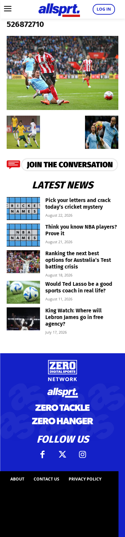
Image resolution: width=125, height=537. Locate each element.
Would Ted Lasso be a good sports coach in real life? (78, 287)
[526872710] (62, 108)
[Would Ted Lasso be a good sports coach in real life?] (23, 292)
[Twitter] (62, 454)
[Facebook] (42, 454)
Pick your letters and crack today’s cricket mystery (78, 203)
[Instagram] (82, 454)
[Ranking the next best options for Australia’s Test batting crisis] (23, 261)
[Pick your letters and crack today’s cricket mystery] (23, 208)
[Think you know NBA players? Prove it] (23, 235)
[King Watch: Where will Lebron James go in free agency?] (23, 318)
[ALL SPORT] (59, 9)
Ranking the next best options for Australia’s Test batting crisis (78, 260)
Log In (104, 9)
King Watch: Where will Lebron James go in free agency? (74, 317)
